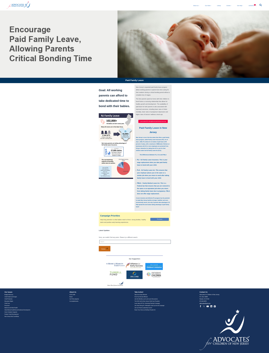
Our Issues (8, 292)
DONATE (251, 5)
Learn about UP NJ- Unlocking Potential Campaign (147, 303)
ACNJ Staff (72, 294)
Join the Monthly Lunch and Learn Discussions (146, 299)
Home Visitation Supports (10, 312)
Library (219, 5)
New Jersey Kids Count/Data (11, 316)
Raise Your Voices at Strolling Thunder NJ (144, 309)
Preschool (7, 305)
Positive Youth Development (11, 314)
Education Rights (8, 301)
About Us (195, 5)
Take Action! (138, 292)
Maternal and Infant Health (11, 307)
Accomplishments (73, 301)
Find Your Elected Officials (141, 296)
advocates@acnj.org (205, 303)
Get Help (239, 5)
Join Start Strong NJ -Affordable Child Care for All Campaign (149, 305)
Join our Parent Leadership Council (143, 307)
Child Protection (8, 299)
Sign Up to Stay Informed (140, 294)
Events (228, 5)
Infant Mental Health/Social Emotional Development (17, 309)
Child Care (7, 303)
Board (71, 296)
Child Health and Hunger (10, 296)
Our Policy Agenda (74, 299)
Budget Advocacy (8, 294)
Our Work (207, 5)
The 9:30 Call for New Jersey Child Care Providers (147, 301)
